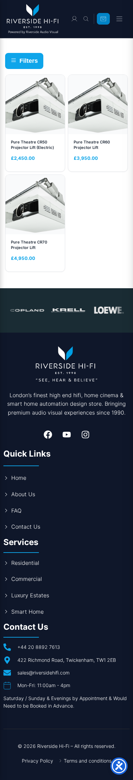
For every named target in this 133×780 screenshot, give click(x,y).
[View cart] (103, 19)
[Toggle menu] (119, 19)
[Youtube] (66, 434)
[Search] (86, 19)
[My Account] (74, 19)
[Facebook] (47, 434)
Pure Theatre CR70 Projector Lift (29, 245)
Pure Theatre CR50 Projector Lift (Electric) (32, 145)
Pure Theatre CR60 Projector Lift (92, 145)
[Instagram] (85, 434)
